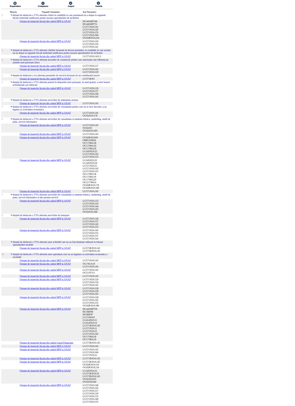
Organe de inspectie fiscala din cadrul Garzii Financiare (46, 342)
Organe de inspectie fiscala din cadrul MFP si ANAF (45, 21)
